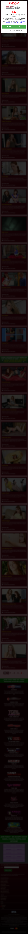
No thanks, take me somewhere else (14, 30)
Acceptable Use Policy (10, 22)
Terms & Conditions (21, 21)
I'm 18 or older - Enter (14, 27)
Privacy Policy (19, 22)
